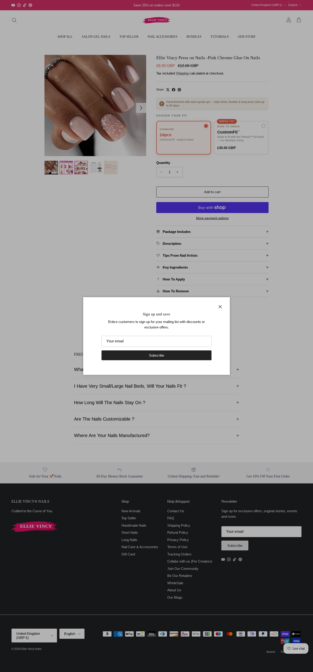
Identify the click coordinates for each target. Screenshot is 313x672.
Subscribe (156, 355)
